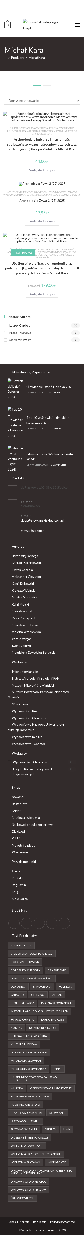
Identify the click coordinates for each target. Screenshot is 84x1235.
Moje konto (20, 899)
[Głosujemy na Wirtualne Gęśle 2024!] (16, 459)
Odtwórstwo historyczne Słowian (44, 130)
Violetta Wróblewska (26, 632)
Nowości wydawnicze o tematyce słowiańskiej (40, 193)
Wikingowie (20, 852)
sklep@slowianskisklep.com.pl (42, 520)
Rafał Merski (20, 604)
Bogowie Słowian (25, 962)
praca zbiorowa (20, 333)
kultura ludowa (24, 1044)
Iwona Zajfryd (21, 646)
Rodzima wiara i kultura (30, 1096)
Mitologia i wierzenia (26, 817)
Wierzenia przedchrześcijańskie (36, 1154)
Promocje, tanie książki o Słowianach (55, 256)
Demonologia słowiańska (31, 978)
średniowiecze (22, 1198)
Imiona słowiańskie (25, 671)
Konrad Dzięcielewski (26, 563)
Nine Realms (20, 704)
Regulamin (19, 885)
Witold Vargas (21, 639)
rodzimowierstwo (25, 1104)
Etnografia (42, 986)
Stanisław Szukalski (25, 625)
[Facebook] (38, 6)
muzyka (17, 1088)
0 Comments (54, 392)
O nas (16, 871)
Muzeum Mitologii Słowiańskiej (33, 685)
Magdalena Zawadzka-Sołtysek (33, 652)
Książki (14, 128)
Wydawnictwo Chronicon (29, 718)
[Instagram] (44, 6)
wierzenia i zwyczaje (27, 1146)
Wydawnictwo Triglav (28, 1189)
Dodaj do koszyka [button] (42, 170)
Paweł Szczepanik (24, 618)
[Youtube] (49, 6)
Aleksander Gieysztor (26, 576)
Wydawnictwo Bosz (25, 711)
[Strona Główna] (5, 57)
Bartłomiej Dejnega (25, 556)
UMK (66, 1129)
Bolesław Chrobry (25, 970)
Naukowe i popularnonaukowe (32, 825)
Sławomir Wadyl (20, 340)
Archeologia (21, 945)
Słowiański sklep (33, 531)
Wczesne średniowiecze (29, 1137)
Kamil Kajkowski (23, 584)
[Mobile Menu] (77, 25)
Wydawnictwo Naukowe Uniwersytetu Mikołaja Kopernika (36, 727)
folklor (65, 986)
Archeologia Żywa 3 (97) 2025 (42, 200)
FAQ (15, 892)
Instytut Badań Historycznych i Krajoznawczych (33, 771)
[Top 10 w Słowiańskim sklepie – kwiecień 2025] (16, 422)
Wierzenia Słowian (25, 1162)
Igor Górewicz (22, 1003)
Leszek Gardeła (19, 325)
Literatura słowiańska (29, 1052)
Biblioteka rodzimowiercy (31, 953)
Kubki (16, 838)
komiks (16, 1027)
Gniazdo (17, 995)
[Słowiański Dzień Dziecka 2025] (16, 389)
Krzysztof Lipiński (23, 590)
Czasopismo (57, 970)
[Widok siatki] (37, 89)
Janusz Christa (22, 1019)
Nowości (18, 797)
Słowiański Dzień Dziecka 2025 (50, 387)
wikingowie (57, 1162)
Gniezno (38, 995)
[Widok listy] (47, 89)
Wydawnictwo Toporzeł (28, 744)
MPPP (58, 1069)
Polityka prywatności (62, 1221)
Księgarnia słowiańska (29, 1036)
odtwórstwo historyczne (51, 1088)
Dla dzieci (18, 831)
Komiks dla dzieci (42, 1027)
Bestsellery (19, 804)
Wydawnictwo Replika (27, 737)
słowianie (57, 1113)
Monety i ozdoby (23, 845)
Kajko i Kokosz (53, 1019)
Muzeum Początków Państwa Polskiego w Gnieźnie (38, 694)
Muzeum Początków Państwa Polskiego (34, 1078)
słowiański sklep (24, 1129)
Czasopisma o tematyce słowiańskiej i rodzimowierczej (37, 192)
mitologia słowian (26, 1060)
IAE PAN (57, 995)
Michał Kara (37, 57)
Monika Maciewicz (24, 597)
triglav (50, 1129)
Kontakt (17, 878)
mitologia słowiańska (28, 1069)
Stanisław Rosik (22, 611)
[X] (34, 6)
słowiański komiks (25, 1121)
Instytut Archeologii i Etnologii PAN (35, 678)
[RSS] (64, 923)
